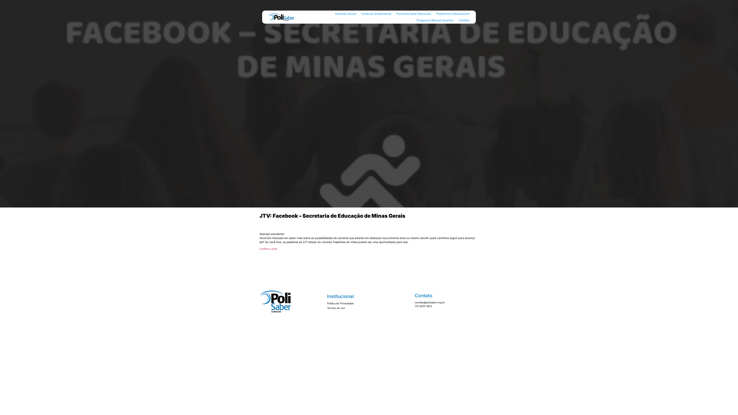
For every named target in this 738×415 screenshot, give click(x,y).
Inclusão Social (345, 14)
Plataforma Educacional (453, 14)
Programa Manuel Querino (435, 20)
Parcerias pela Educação (413, 14)
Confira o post (268, 248)
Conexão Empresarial (376, 14)
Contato (464, 20)
